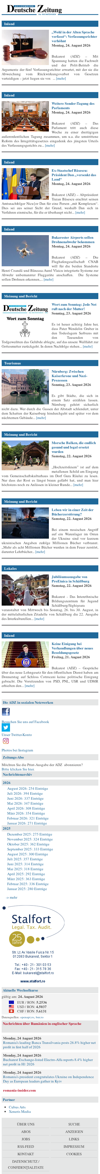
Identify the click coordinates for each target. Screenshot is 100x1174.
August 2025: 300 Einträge (27, 854)
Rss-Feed (26, 1146)
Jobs (26, 1139)
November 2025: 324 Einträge (30, 839)
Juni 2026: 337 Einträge (25, 798)
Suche (74, 1124)
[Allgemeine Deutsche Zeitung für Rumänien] (40, 9)
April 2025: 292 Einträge (26, 874)
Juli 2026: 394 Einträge (25, 793)
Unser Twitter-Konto (17, 734)
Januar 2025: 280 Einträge (27, 888)
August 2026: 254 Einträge (27, 788)
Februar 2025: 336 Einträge (28, 884)
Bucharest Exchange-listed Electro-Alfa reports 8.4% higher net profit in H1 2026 (48, 1061)
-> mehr (11, 897)
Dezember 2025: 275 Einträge (29, 834)
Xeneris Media (20, 1111)
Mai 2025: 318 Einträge (25, 869)
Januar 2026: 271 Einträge (27, 823)
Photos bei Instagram (17, 750)
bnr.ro (40, 1017)
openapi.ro (27, 1017)
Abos (26, 1131)
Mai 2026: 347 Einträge (25, 803)
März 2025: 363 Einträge (26, 879)
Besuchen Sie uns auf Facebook (25, 721)
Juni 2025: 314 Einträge (25, 864)
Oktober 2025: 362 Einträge (28, 844)
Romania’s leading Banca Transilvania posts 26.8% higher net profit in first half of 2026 (49, 1044)
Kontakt (26, 1153)
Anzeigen (74, 1131)
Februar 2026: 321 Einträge (28, 818)
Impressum (74, 1146)
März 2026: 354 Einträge (26, 813)
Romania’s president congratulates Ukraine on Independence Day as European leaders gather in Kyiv (48, 1079)
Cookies (74, 1153)
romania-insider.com (19, 1090)
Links (74, 1139)
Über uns (25, 1124)
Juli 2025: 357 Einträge (25, 859)
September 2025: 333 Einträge (30, 849)
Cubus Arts (17, 1107)
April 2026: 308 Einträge (26, 808)
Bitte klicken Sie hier (18, 769)
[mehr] (60, 78)
